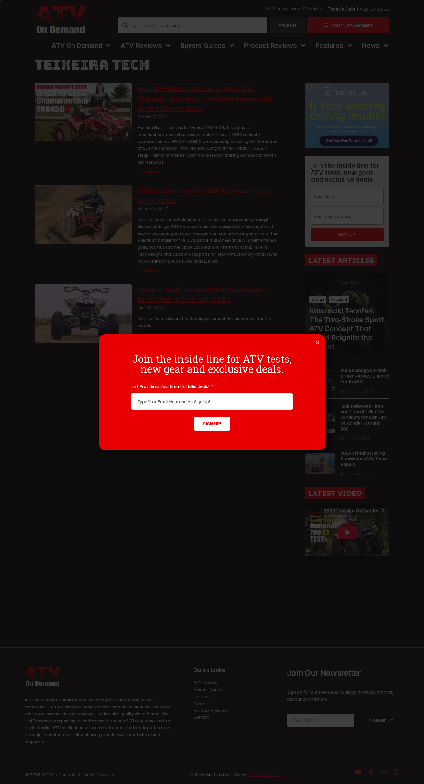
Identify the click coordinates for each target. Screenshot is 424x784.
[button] (317, 342)
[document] (212, 392)
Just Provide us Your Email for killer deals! (170, 386)
